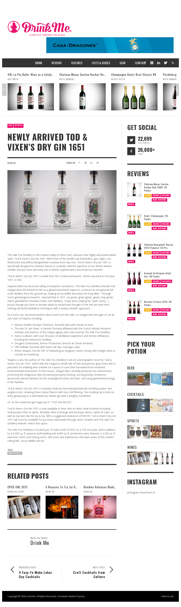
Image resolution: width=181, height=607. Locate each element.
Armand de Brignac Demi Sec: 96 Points (157, 274)
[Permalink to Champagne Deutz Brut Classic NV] (82, 96)
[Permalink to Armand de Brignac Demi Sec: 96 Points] (134, 278)
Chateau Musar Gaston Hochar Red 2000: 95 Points (41, 74)
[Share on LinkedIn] (91, 163)
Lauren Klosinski (171, 79)
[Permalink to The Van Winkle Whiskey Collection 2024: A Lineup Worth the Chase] (156, 431)
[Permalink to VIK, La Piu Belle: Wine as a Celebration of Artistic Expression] (167, 458)
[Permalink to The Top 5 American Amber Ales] (138, 379)
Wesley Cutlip (66, 79)
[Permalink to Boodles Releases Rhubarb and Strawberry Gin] (100, 507)
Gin (10, 125)
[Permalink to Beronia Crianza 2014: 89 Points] (134, 307)
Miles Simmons (15, 79)
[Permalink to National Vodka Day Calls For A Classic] (156, 405)
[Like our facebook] (131, 151)
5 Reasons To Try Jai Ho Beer (65, 487)
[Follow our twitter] (131, 140)
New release (14, 453)
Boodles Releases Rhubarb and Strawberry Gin (114, 487)
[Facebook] (145, 62)
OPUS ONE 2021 (17, 487)
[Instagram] (151, 62)
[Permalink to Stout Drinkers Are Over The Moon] (156, 379)
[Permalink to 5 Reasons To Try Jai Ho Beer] (62, 507)
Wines (131, 204)
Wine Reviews (159, 199)
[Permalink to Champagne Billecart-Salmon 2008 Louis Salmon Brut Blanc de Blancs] (156, 458)
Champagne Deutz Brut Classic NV (82, 74)
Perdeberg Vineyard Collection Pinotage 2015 (141, 74)
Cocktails (135, 394)
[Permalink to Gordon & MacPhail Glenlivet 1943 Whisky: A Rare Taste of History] (138, 431)
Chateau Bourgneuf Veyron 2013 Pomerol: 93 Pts (158, 246)
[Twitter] (165, 62)
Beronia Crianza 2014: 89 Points (158, 303)
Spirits (18, 125)
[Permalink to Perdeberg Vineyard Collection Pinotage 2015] (134, 96)
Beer (131, 368)
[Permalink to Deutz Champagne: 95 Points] (134, 221)
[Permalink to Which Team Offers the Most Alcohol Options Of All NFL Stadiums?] (167, 379)
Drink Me (11, 163)
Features (166, 281)
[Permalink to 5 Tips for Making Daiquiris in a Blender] (167, 405)
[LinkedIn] (158, 62)
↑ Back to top (167, 596)
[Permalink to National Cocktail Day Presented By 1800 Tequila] (138, 405)
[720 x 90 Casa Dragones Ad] (110, 45)
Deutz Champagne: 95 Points (156, 217)
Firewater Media (67, 596)
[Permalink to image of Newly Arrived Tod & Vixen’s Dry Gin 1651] (61, 202)
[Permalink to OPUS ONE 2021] (23, 507)
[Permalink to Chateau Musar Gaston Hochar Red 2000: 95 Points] (31, 96)
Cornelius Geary (15, 491)
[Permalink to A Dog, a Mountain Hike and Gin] (167, 431)
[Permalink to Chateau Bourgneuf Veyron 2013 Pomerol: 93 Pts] (134, 249)
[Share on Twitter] (85, 163)
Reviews (165, 195)
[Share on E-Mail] (97, 163)
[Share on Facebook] (79, 163)
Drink (156, 195)
